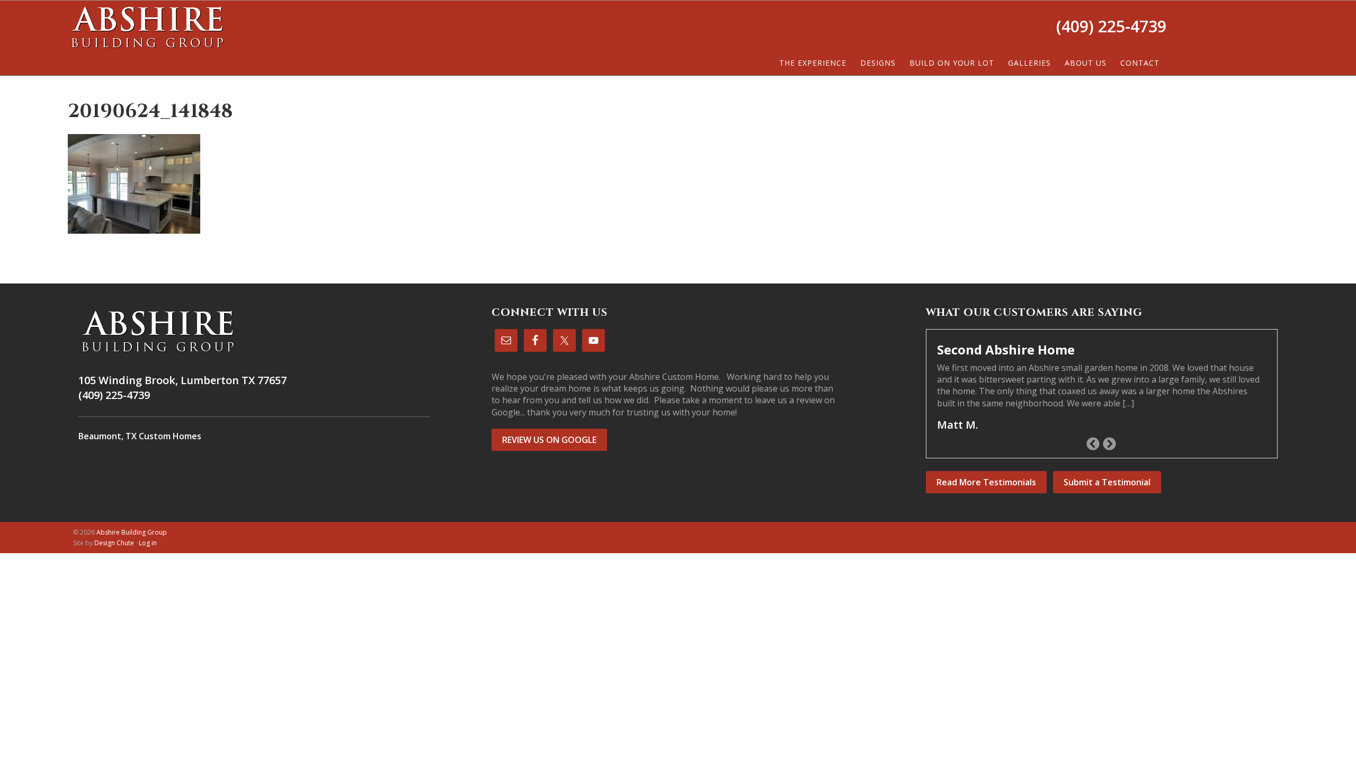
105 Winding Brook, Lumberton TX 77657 (182, 380)
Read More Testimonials (986, 482)
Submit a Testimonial (1107, 482)
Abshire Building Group (147, 27)
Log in (148, 542)
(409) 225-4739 (1111, 26)
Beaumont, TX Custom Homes (139, 436)
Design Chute (114, 542)
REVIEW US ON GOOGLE (549, 440)
